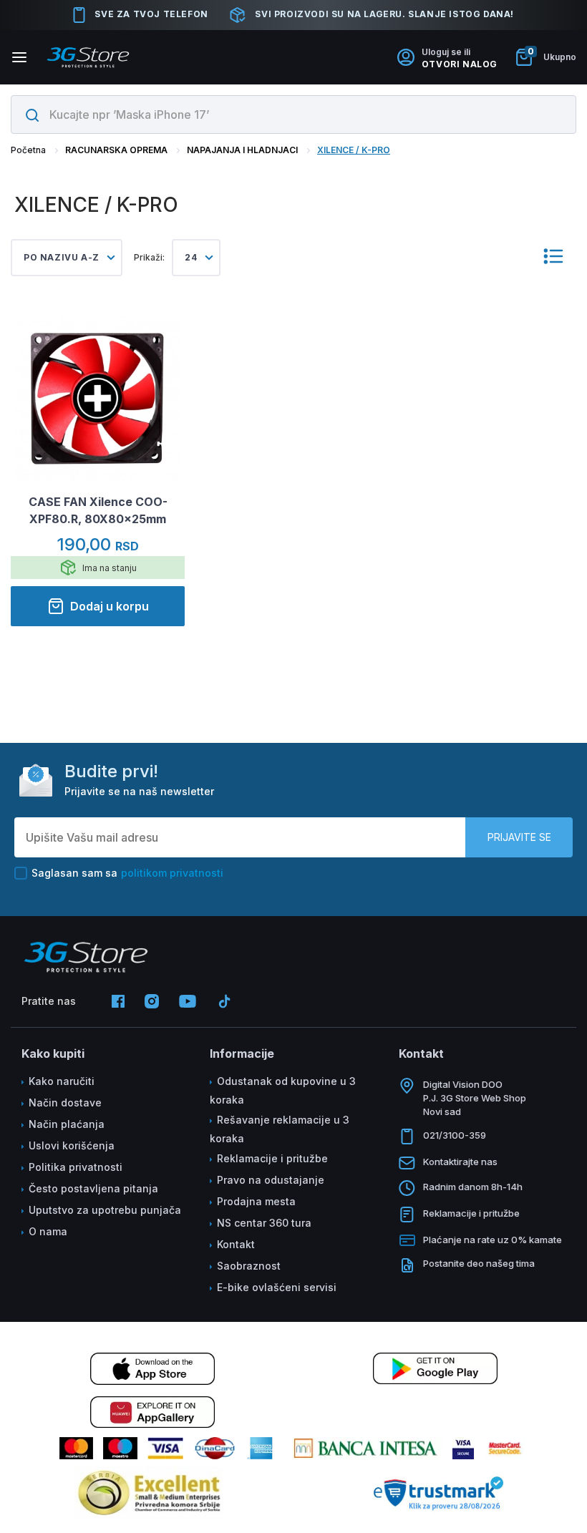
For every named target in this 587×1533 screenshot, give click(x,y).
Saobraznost (249, 1266)
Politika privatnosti (75, 1167)
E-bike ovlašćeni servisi (276, 1287)
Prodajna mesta (256, 1201)
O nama (48, 1231)
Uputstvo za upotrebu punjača (105, 1210)
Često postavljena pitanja (93, 1188)
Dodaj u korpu (109, 606)
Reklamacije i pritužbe (272, 1158)
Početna (28, 150)
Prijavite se (519, 837)
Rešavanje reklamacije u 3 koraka (279, 1129)
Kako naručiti (61, 1081)
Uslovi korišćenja (72, 1145)
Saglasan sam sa (127, 873)
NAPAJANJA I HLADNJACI (242, 150)
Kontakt (236, 1244)
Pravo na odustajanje (270, 1180)
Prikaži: (149, 257)
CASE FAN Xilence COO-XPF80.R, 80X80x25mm (98, 510)
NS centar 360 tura (264, 1223)
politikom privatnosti (172, 873)
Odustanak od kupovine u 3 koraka (283, 1090)
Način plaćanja (67, 1124)
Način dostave (65, 1102)
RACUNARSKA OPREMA (116, 150)
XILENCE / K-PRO (353, 150)
